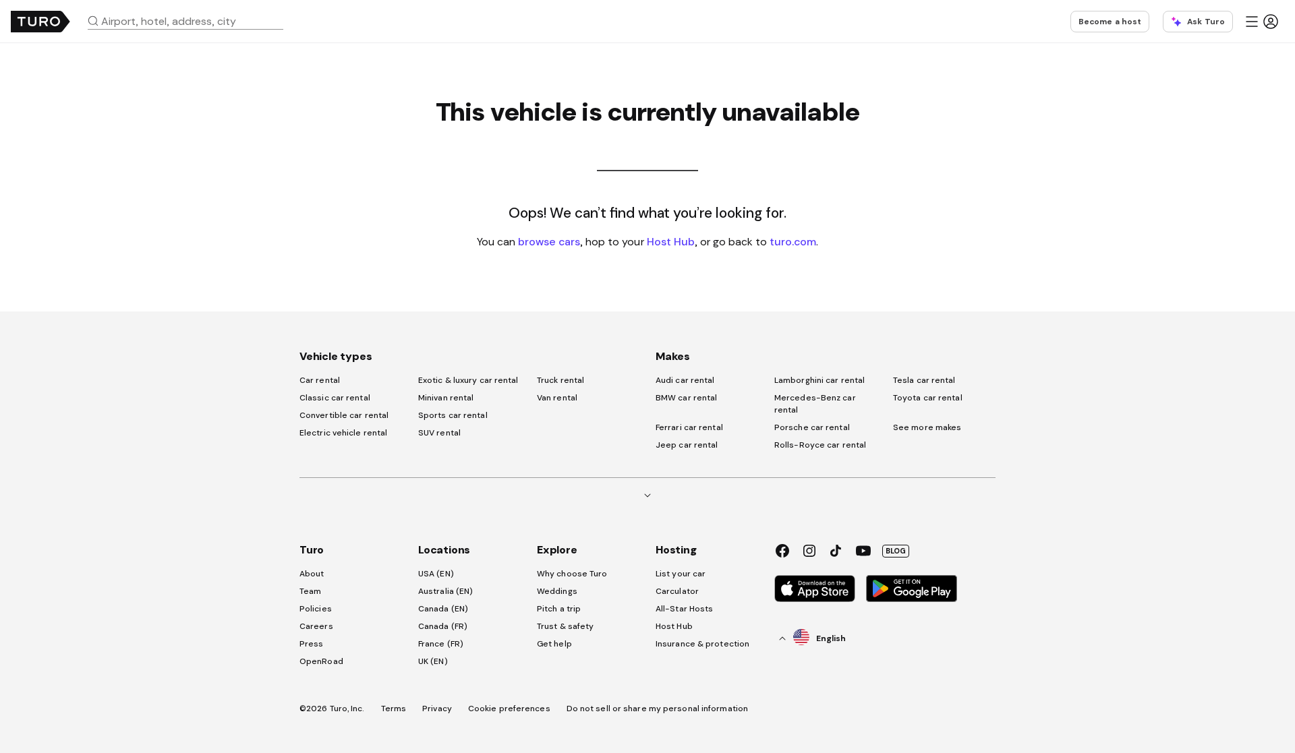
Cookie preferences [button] (509, 708)
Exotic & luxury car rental (468, 380)
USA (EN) (436, 573)
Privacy (437, 708)
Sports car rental (453, 415)
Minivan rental (445, 397)
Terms (394, 708)
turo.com (793, 241)
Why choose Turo (572, 573)
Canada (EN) (443, 608)
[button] (190, 21)
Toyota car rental (927, 397)
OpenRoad (321, 661)
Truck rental (560, 380)
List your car (681, 573)
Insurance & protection (702, 644)
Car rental (319, 380)
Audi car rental (685, 380)
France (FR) (440, 644)
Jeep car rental (687, 445)
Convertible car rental (343, 415)
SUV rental (439, 433)
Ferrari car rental (689, 427)
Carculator (677, 591)
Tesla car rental (924, 380)
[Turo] (40, 21)
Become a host (1109, 21)
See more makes (927, 427)
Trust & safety (565, 626)
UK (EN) (433, 661)
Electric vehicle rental (343, 433)
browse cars (549, 241)
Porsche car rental (812, 427)
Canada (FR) (442, 626)
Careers (316, 626)
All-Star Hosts (684, 608)
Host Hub (671, 241)
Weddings (557, 591)
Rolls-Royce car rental (820, 445)
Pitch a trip (559, 608)
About (311, 573)
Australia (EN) (445, 591)
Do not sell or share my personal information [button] (657, 708)
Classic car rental (334, 397)
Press (311, 644)
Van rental (557, 397)
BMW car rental (686, 397)
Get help (554, 644)
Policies (315, 608)
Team (310, 591)
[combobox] (190, 21)
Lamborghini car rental (819, 380)
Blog (896, 551)
